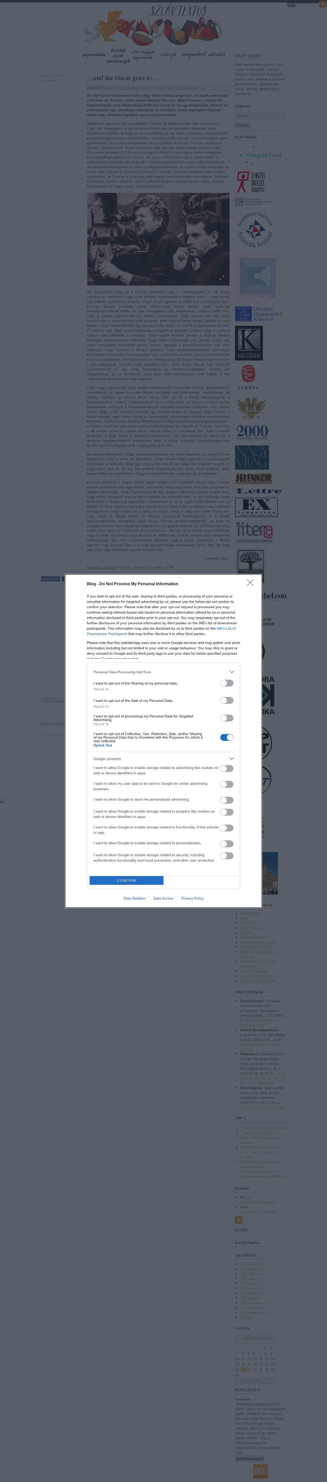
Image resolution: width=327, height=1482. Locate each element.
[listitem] (163, 672)
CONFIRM (126, 880)
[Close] (252, 584)
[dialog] (163, 741)
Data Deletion (135, 898)
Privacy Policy (192, 898)
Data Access (163, 898)
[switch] (226, 683)
